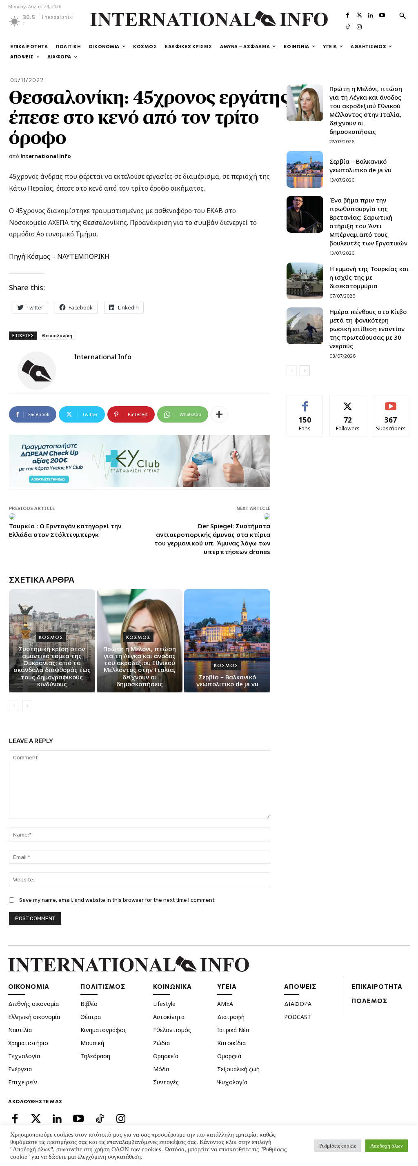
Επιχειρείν (22, 1082)
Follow (348, 402)
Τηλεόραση (95, 1056)
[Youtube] (382, 14)
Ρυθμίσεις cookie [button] (337, 1146)
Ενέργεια (20, 1069)
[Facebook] (347, 14)
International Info (45, 156)
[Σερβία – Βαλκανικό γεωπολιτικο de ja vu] (227, 640)
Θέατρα (90, 1017)
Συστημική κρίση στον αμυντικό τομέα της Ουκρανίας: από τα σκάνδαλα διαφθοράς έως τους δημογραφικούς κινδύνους (52, 666)
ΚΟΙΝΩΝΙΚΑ (172, 986)
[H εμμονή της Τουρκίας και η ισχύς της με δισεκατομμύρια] (305, 281)
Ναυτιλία (20, 1030)
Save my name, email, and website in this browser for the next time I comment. (117, 900)
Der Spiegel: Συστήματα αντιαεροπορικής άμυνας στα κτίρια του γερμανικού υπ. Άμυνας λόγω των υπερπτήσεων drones (212, 539)
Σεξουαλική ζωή (238, 1069)
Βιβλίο (89, 1004)
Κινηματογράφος (103, 1030)
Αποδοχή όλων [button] (386, 1146)
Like (305, 402)
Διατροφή (231, 1017)
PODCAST (297, 1017)
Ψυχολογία (232, 1082)
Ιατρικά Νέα (233, 1030)
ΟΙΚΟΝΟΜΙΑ (28, 986)
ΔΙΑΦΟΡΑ (297, 1004)
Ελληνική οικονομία (34, 1017)
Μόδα (161, 1069)
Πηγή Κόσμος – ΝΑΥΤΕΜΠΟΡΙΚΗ (59, 256)
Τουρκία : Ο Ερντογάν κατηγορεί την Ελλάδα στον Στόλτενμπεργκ (65, 530)
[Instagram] (359, 26)
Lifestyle (164, 1004)
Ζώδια (161, 1043)
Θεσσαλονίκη (57, 335)
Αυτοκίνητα (169, 1017)
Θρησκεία (165, 1056)
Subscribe (391, 402)
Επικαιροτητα (376, 986)
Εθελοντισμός (172, 1030)
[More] (219, 414)
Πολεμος (369, 1000)
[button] (402, 15)
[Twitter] (359, 14)
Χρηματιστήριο (28, 1043)
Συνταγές (166, 1082)
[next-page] (27, 706)
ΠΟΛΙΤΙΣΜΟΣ (102, 986)
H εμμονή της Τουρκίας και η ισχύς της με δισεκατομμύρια (369, 277)
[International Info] (41, 370)
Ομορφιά (229, 1056)
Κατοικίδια (231, 1043)
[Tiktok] (347, 26)
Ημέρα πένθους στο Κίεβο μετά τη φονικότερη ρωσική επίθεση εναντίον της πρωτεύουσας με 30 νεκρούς (368, 328)
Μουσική (92, 1043)
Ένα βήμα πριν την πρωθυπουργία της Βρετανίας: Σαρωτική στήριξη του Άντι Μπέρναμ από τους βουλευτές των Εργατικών (368, 221)
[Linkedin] (370, 14)
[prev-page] (14, 706)
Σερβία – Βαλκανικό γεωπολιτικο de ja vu (227, 680)
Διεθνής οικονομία (33, 1004)
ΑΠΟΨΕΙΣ (300, 986)
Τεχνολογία (24, 1056)
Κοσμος (51, 637)
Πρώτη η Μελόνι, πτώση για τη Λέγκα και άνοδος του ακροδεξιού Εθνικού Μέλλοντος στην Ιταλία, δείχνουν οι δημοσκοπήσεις (139, 666)
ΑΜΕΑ (225, 1004)
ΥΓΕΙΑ (227, 986)
